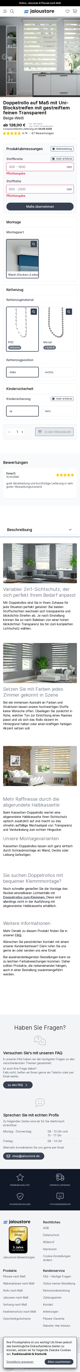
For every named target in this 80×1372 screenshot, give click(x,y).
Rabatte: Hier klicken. (57, 1325)
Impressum (50, 1249)
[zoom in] (34, 244)
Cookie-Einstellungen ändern (57, 1258)
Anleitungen (50, 1311)
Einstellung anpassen (20, 1361)
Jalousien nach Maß (15, 1297)
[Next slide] (75, 57)
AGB (46, 1228)
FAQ (18, 935)
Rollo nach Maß (13, 1290)
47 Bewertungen (42, 133)
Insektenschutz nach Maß (19, 1311)
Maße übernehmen (40, 206)
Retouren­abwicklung (56, 1290)
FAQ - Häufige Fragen (57, 1276)
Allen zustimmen (59, 1361)
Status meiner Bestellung (59, 1283)
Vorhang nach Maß (15, 1304)
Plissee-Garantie (53, 1318)
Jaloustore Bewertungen (19, 1257)
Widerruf (48, 1242)
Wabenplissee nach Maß (18, 1283)
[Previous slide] (5, 57)
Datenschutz (51, 1235)
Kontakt (48, 1304)
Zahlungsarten (52, 1297)
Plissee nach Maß (14, 1276)
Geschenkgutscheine (17, 1318)
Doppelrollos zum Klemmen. (24, 897)
